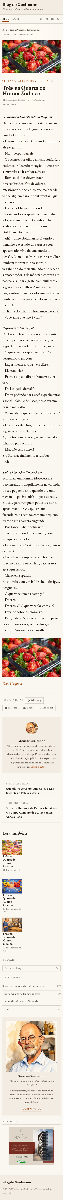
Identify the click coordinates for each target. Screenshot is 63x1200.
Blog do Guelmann (19, 4)
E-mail (30, 708)
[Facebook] (41, 19)
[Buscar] (57, 968)
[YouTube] (52, 19)
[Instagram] (47, 19)
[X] (58, 19)
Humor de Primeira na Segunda (31, 1001)
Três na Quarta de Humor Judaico (26, 30)
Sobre (15, 19)
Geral (31, 1009)
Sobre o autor (38, 767)
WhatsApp (36, 700)
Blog (5, 19)
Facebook (12, 708)
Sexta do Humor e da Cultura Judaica (31, 986)
